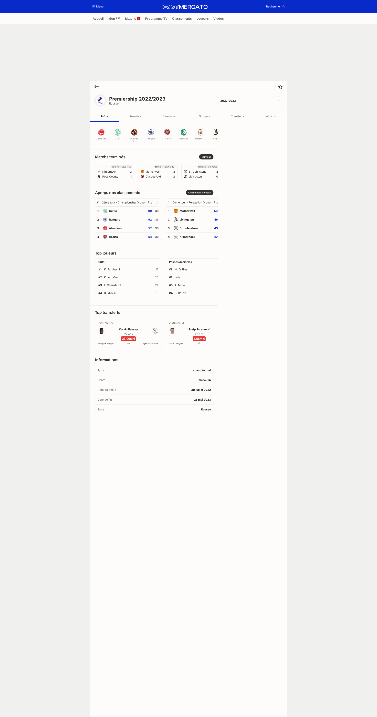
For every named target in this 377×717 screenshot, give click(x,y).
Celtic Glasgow (176, 343)
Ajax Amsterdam (150, 343)
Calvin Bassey (128, 329)
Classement (170, 116)
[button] (98, 6)
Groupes (204, 116)
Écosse (114, 103)
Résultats (135, 116)
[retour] (96, 87)
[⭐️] (280, 87)
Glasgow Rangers (106, 343)
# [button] (98, 202)
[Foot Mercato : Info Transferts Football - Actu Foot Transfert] (185, 6)
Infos (104, 116)
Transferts (237, 116)
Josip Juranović (199, 329)
